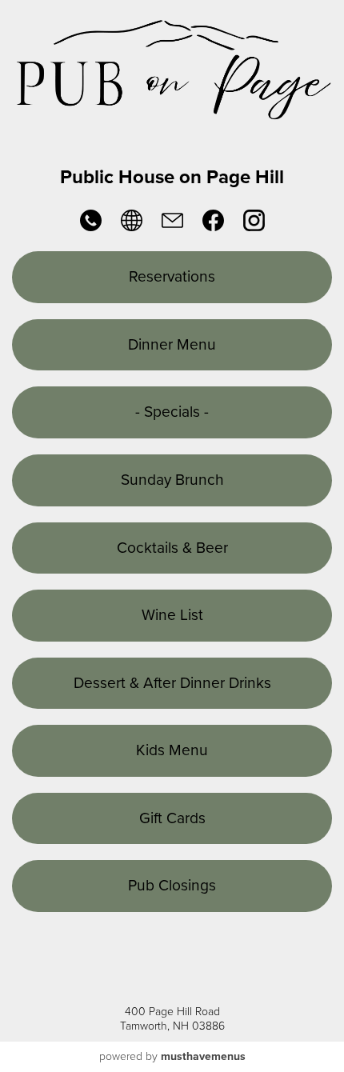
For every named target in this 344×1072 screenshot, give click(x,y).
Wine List (172, 615)
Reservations (172, 276)
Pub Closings (172, 885)
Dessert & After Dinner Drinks (172, 683)
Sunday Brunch (172, 479)
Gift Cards (172, 818)
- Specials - (172, 411)
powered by (172, 1056)
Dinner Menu (172, 344)
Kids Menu (172, 750)
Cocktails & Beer (172, 547)
